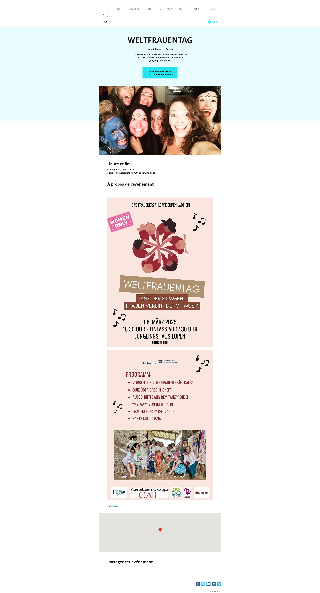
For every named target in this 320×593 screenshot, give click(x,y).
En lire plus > (113, 506)
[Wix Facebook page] (198, 584)
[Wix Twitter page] (203, 584)
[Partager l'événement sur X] (115, 569)
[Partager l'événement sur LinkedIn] (121, 569)
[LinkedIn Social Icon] (208, 584)
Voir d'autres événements (160, 74)
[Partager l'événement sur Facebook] (108, 569)
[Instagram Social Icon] (214, 584)
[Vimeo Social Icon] (219, 584)
